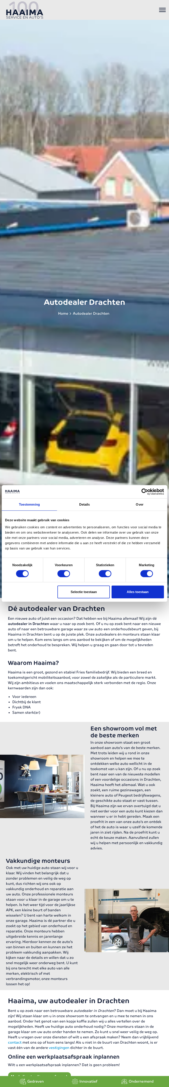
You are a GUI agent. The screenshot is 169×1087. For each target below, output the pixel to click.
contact (15, 1042)
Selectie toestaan (84, 592)
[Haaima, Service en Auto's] (25, 10)
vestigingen (59, 1047)
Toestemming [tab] (29, 504)
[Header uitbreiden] (162, 10)
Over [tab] (139, 504)
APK (9, 910)
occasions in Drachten (140, 779)
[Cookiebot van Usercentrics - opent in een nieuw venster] (144, 491)
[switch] (63, 573)
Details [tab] (84, 504)
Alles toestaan (138, 592)
